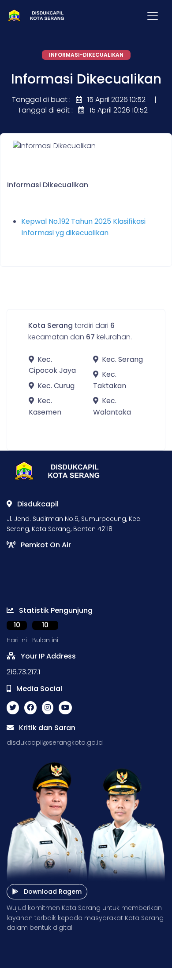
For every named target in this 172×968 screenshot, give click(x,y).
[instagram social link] (47, 707)
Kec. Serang (122, 359)
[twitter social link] (13, 707)
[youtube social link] (65, 707)
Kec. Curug (56, 386)
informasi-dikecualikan (86, 54)
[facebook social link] (30, 707)
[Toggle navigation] (152, 16)
